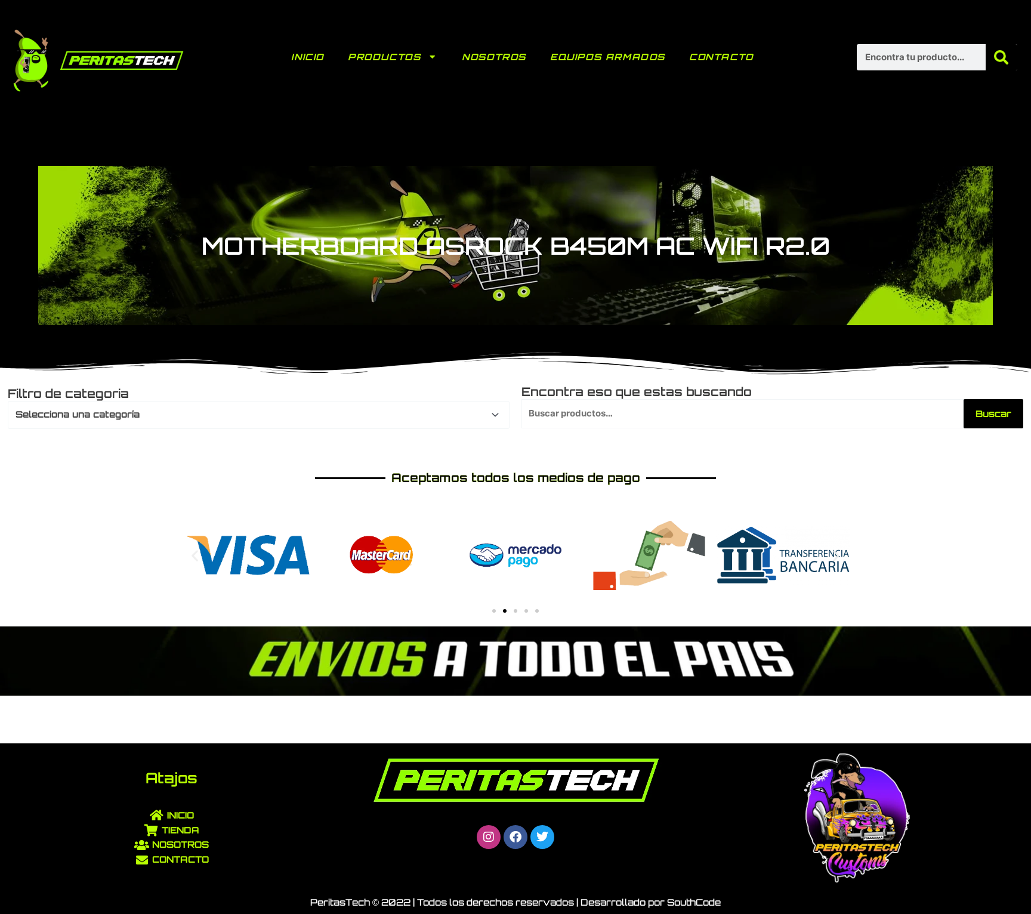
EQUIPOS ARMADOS (607, 57)
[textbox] (253, 415)
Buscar (993, 413)
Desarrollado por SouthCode (651, 902)
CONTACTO (721, 57)
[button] (194, 555)
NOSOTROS (494, 57)
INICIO (307, 57)
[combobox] (259, 414)
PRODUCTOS (384, 57)
